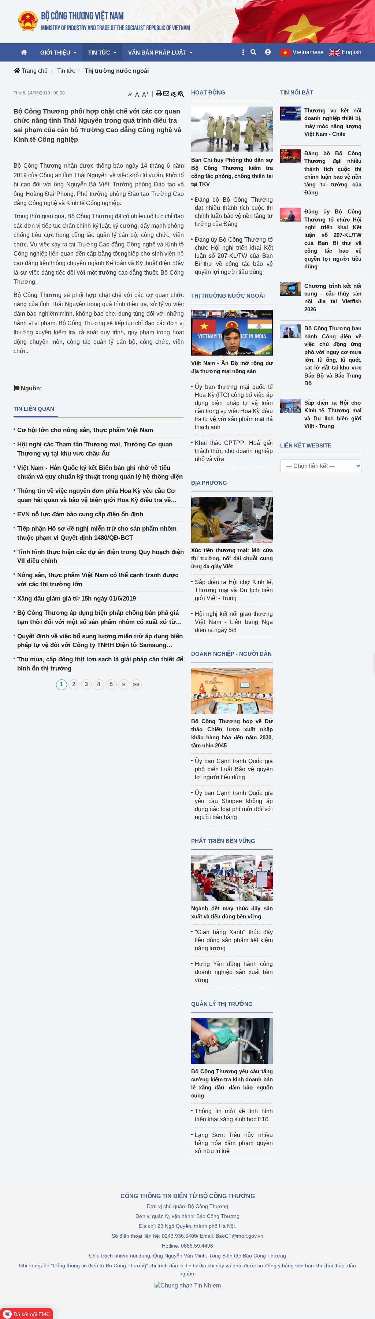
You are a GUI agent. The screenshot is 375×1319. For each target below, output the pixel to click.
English (351, 52)
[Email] (166, 94)
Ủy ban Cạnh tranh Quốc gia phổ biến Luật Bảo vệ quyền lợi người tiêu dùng (234, 769)
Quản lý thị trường (222, 1004)
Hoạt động (208, 92)
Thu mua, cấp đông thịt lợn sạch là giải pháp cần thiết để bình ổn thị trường (100, 664)
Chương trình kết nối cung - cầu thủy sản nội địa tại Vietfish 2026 (332, 297)
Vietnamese (308, 52)
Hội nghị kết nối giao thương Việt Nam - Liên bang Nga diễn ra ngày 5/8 (234, 622)
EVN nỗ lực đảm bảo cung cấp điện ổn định (80, 514)
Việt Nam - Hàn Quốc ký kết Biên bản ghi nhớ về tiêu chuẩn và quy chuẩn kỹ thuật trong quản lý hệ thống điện (100, 472)
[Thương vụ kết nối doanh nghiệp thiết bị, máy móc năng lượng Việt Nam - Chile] (292, 113)
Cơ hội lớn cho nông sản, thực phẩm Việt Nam (85, 430)
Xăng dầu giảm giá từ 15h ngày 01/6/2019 (76, 598)
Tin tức (66, 71)
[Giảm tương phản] (181, 94)
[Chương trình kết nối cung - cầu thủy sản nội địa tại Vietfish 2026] (292, 289)
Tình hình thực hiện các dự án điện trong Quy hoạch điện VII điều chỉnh (100, 556)
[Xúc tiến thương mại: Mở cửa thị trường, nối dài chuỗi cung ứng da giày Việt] (232, 519)
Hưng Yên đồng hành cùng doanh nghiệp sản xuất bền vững (234, 972)
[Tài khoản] (268, 52)
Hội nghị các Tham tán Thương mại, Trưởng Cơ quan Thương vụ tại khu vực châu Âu (94, 449)
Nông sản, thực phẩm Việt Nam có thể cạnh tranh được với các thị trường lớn (97, 579)
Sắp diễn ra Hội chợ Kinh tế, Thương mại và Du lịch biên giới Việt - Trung (234, 590)
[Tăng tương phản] (174, 94)
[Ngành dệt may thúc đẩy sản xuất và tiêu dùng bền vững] (232, 877)
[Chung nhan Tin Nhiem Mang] (188, 1285)
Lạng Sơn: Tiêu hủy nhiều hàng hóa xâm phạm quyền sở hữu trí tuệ (234, 1143)
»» (136, 684)
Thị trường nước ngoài (117, 71)
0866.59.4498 (197, 1246)
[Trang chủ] (104, 21)
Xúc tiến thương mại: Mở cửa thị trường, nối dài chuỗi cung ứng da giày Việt (232, 558)
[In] (159, 94)
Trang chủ (34, 71)
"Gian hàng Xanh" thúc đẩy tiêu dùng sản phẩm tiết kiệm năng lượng (234, 940)
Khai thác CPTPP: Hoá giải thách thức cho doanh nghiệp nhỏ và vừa (234, 451)
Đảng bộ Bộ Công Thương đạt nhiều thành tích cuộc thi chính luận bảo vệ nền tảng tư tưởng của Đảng (332, 173)
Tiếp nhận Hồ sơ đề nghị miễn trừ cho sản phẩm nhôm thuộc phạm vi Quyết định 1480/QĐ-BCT (97, 533)
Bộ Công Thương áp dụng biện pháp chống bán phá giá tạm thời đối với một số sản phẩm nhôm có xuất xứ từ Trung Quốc (98, 618)
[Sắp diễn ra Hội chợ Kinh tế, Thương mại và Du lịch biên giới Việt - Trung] (292, 406)
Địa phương (209, 483)
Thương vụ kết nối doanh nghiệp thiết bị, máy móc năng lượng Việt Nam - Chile (332, 122)
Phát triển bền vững (223, 841)
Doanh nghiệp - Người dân (231, 654)
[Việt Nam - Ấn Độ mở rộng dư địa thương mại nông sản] (232, 332)
